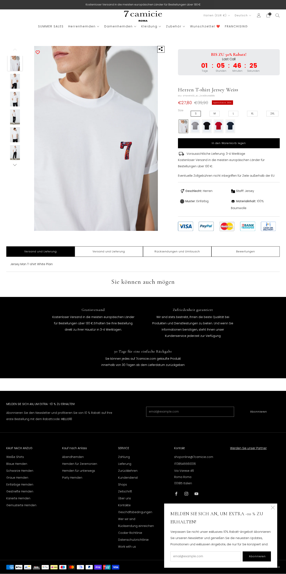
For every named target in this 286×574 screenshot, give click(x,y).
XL (252, 113)
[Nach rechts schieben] (15, 165)
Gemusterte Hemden (21, 505)
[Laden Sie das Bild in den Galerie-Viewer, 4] (15, 116)
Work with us (127, 547)
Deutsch (241, 15)
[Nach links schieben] (15, 51)
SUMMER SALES (51, 26)
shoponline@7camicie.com (193, 457)
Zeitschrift (125, 491)
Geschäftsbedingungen (135, 512)
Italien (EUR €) (215, 15)
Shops (122, 485)
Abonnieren (258, 411)
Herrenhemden (82, 26)
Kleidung (149, 26)
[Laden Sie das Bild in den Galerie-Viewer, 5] (15, 134)
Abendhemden (73, 457)
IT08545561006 (185, 464)
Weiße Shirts (15, 457)
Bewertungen (245, 251)
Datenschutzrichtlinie (133, 540)
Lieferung (124, 464)
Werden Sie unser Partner (248, 448)
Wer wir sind (126, 519)
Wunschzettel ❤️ (205, 26)
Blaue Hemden (16, 464)
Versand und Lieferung (40, 251)
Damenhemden (118, 26)
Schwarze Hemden (19, 471)
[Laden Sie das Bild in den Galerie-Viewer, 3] (15, 99)
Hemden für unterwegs (78, 471)
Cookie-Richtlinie (130, 533)
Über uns (124, 498)
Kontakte (124, 505)
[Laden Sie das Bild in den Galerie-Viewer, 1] (15, 63)
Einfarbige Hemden (19, 485)
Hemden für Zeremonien (79, 464)
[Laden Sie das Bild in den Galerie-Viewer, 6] (15, 152)
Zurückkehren (128, 471)
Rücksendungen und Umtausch (177, 251)
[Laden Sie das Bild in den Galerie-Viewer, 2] (15, 81)
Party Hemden (72, 478)
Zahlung (124, 457)
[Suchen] (278, 15)
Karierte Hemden (18, 498)
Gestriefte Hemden (19, 491)
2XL (272, 113)
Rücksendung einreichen (136, 526)
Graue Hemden (17, 478)
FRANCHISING (236, 26)
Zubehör (174, 26)
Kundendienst (128, 478)
